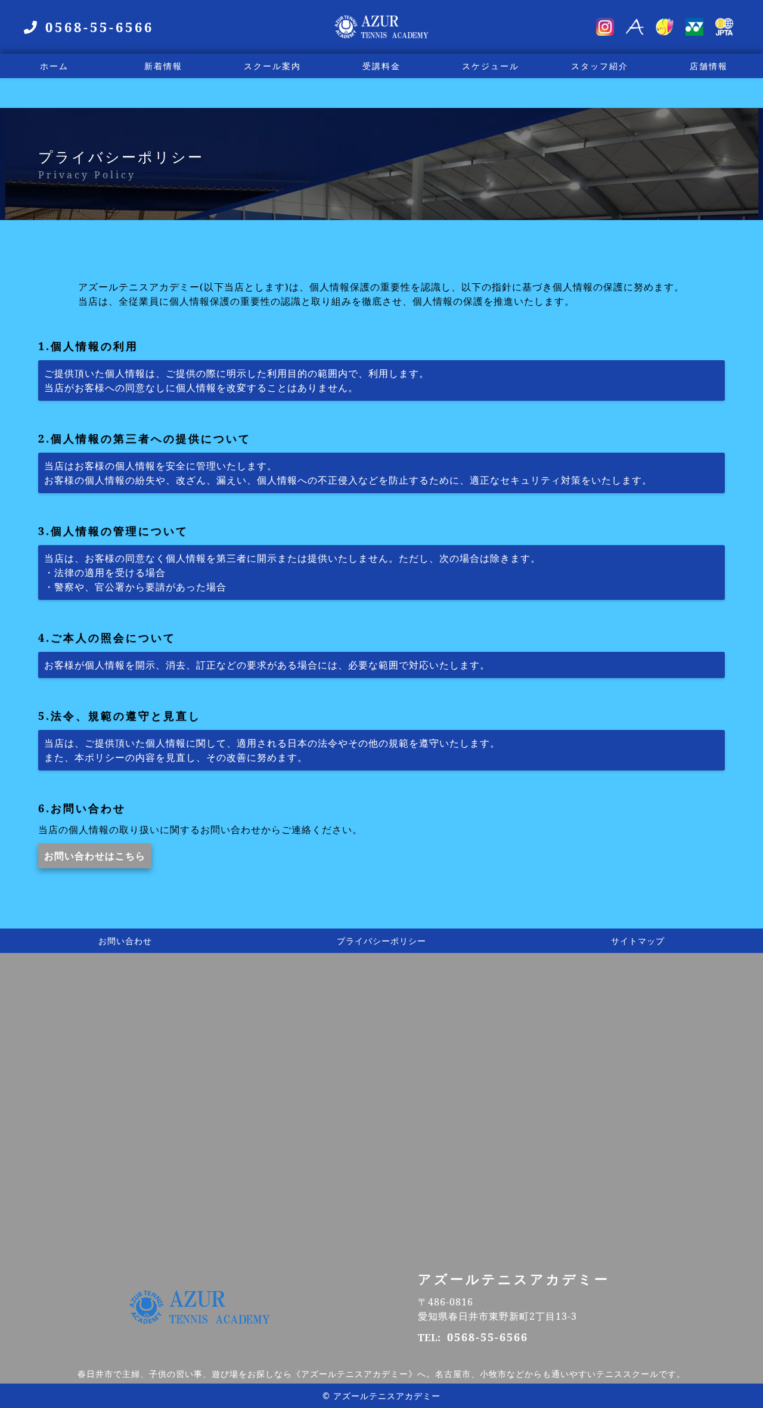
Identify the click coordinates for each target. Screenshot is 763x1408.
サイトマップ (638, 940)
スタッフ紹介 (599, 66)
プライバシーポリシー (381, 940)
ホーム (54, 66)
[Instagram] (605, 28)
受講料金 (381, 66)
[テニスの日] (665, 28)
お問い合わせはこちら (94, 855)
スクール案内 (272, 66)
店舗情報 (709, 66)
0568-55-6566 (487, 1337)
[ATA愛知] (635, 28)
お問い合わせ (125, 940)
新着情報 (163, 66)
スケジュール (490, 66)
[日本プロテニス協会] (724, 28)
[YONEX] (694, 28)
